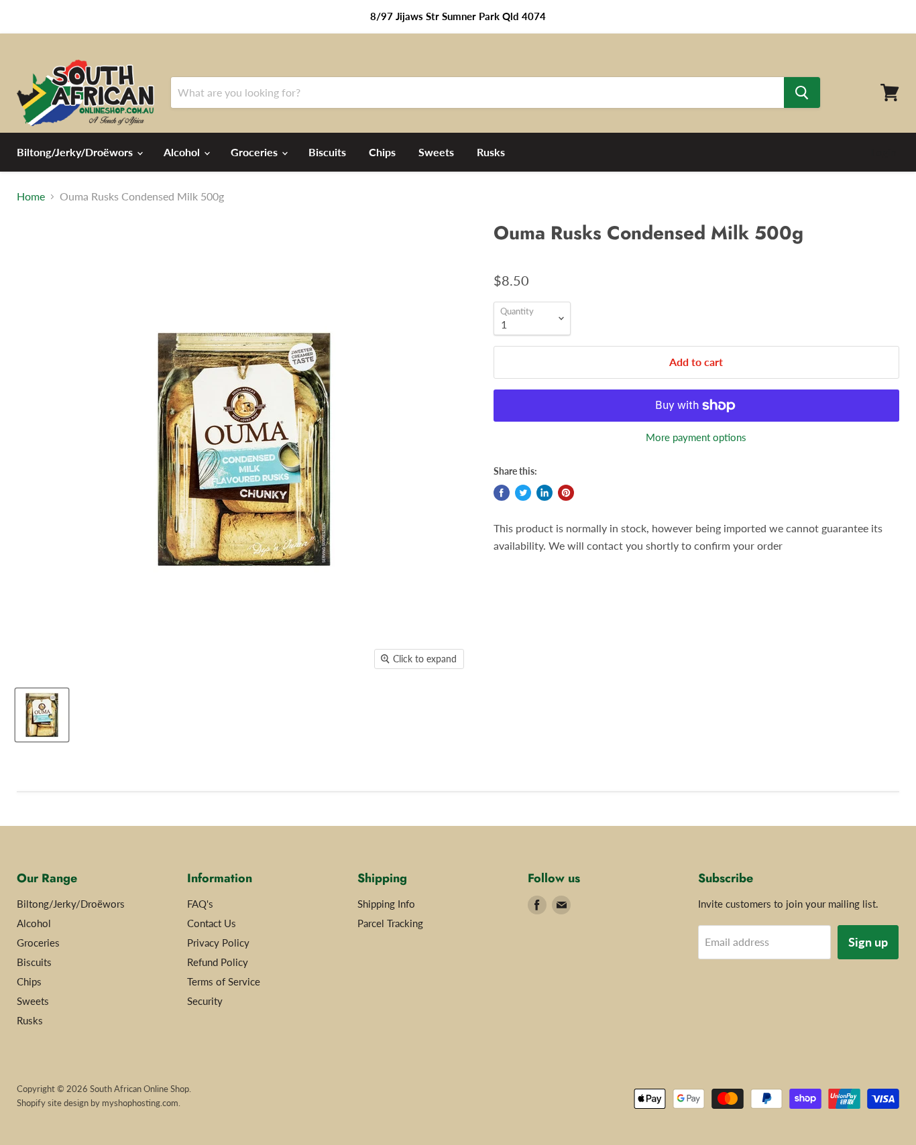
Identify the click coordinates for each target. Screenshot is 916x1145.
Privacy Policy (218, 943)
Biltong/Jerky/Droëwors (76, 151)
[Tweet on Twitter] (523, 493)
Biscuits (327, 151)
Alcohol (183, 151)
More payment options (696, 437)
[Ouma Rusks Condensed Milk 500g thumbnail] (41, 714)
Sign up (868, 942)
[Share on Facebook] (502, 493)
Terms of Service (223, 981)
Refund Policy (217, 962)
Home (31, 196)
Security (205, 1001)
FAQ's (200, 904)
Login (883, 152)
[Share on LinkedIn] (544, 493)
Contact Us (211, 923)
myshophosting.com (140, 1102)
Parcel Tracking (390, 923)
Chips (382, 151)
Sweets (436, 151)
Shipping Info (386, 904)
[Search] (802, 92)
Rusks (491, 151)
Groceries (255, 151)
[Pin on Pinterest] (566, 493)
